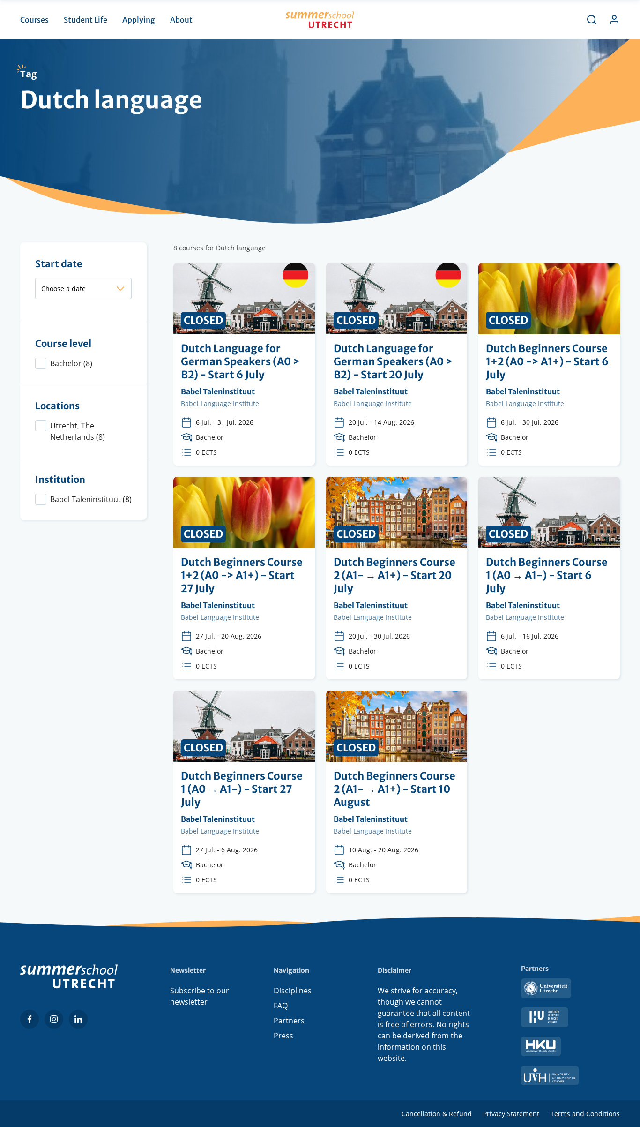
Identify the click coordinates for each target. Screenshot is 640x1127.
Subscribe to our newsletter (199, 996)
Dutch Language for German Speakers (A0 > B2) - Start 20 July (397, 364)
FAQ (281, 1005)
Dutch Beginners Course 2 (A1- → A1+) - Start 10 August (397, 792)
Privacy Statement (511, 1113)
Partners (289, 1020)
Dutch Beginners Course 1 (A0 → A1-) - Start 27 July (244, 792)
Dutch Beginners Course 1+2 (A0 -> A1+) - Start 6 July (549, 364)
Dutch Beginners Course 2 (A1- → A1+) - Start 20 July (397, 578)
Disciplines (293, 990)
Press (283, 1035)
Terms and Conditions (585, 1113)
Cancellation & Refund (437, 1113)
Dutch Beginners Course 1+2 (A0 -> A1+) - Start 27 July (244, 578)
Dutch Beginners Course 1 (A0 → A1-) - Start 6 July (549, 578)
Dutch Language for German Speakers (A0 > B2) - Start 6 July (244, 364)
